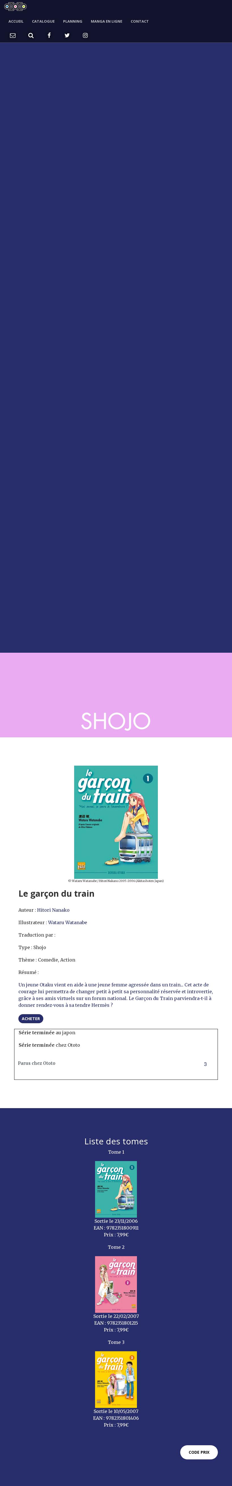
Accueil (15, 21)
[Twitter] (67, 35)
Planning (72, 21)
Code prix (199, 1452)
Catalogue (43, 21)
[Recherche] (31, 35)
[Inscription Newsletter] (13, 35)
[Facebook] (49, 35)
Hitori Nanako (53, 910)
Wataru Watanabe (67, 922)
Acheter (31, 1018)
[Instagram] (85, 35)
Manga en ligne (106, 21)
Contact (140, 21)
